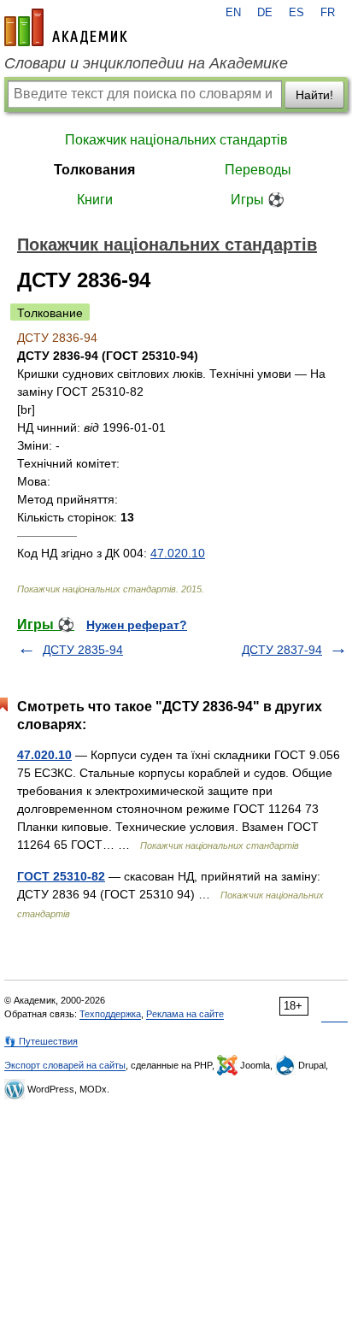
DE (265, 13)
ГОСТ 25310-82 (61, 876)
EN (233, 13)
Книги (95, 199)
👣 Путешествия (41, 1041)
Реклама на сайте (185, 1014)
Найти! (314, 95)
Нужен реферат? (136, 625)
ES (296, 13)
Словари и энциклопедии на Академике (146, 63)
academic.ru (65, 27)
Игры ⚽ (258, 199)
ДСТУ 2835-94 (83, 650)
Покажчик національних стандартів (176, 140)
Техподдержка (110, 1014)
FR (327, 13)
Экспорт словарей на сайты (65, 1065)
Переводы (258, 169)
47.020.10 (177, 553)
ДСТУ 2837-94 (282, 650)
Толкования (94, 169)
